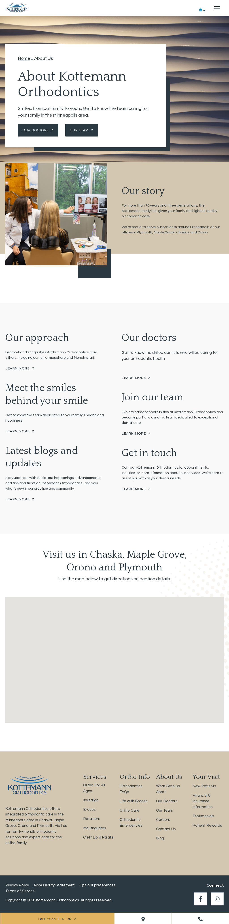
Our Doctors (35, 130)
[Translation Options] (202, 8)
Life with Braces (134, 801)
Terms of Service (20, 891)
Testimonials (203, 816)
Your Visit (206, 776)
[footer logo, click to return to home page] (28, 784)
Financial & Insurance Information (203, 801)
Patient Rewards (207, 825)
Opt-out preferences (97, 885)
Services (94, 776)
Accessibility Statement (54, 885)
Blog (160, 838)
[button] (114, 656)
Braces (89, 809)
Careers (163, 820)
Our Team (79, 130)
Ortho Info (135, 776)
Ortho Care (129, 810)
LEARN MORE (17, 368)
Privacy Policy (17, 885)
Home (24, 58)
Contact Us (166, 829)
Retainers (91, 819)
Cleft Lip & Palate (98, 837)
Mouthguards (94, 828)
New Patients (204, 786)
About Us (169, 776)
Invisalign (90, 800)
